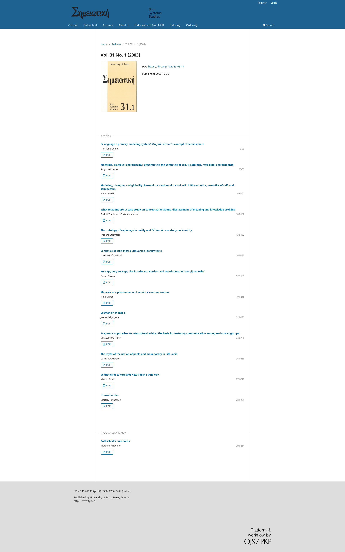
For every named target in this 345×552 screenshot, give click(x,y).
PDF (108, 154)
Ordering (191, 25)
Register (262, 2)
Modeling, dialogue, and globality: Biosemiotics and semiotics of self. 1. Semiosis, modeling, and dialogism (167, 164)
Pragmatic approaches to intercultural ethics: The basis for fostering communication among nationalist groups (170, 333)
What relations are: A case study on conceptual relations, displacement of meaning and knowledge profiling (168, 209)
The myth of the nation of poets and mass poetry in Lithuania (139, 354)
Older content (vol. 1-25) (149, 25)
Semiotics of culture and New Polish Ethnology (130, 374)
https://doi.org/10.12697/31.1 (166, 66)
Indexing (175, 25)
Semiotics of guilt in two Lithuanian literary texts (131, 250)
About (123, 25)
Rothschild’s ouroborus (115, 441)
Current (73, 25)
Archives (108, 25)
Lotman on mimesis (113, 312)
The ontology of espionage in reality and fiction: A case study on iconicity (146, 230)
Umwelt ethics (110, 395)
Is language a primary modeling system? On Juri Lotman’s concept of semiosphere (152, 144)
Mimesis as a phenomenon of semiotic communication (135, 292)
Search (269, 25)
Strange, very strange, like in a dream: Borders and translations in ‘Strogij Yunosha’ (153, 271)
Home (104, 44)
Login (274, 2)
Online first (90, 25)
